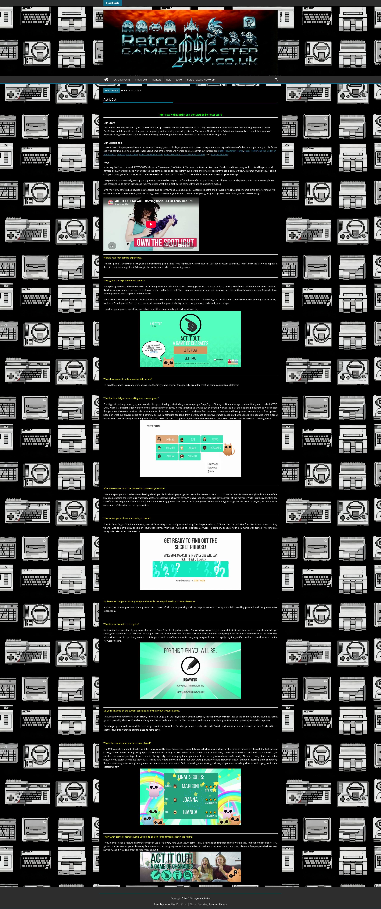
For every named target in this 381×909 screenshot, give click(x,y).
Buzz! (221, 150)
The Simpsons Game (127, 154)
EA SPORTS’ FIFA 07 (194, 154)
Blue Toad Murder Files (151, 154)
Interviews (141, 79)
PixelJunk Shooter (219, 154)
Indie (168, 79)
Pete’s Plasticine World (201, 79)
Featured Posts (121, 79)
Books (179, 79)
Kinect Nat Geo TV (173, 154)
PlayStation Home (234, 150)
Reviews (156, 79)
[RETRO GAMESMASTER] (106, 79)
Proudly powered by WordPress (170, 904)
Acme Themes (219, 904)
